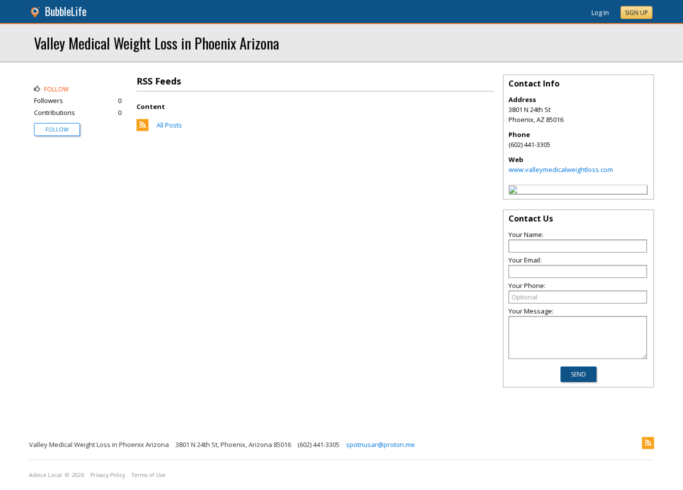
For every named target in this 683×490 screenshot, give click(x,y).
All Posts (169, 125)
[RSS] (648, 443)
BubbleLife (65, 11)
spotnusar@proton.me (380, 444)
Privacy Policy (107, 475)
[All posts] (142, 128)
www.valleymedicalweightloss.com (560, 169)
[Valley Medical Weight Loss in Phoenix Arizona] (513, 191)
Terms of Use (149, 475)
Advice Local (45, 475)
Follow (57, 129)
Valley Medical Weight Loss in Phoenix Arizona (156, 43)
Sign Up (636, 12)
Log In (600, 12)
